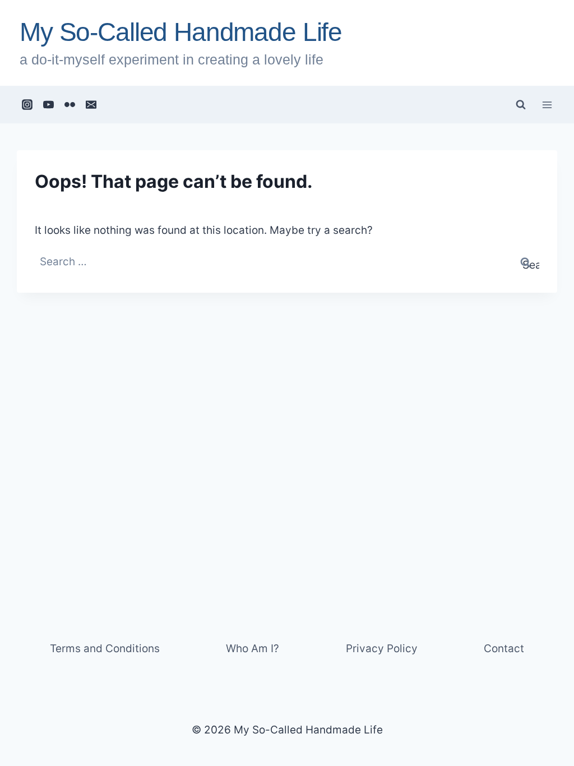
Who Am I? (252, 648)
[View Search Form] (521, 105)
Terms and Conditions (105, 648)
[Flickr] (70, 105)
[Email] (91, 105)
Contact (504, 648)
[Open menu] (546, 104)
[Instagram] (27, 105)
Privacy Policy (382, 648)
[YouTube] (48, 105)
